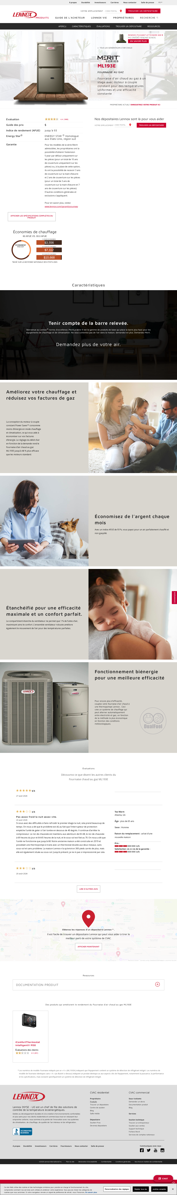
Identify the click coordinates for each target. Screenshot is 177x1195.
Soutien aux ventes (137, 1126)
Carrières (115, 2)
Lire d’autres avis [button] (88, 889)
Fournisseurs (66, 1146)
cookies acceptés (159, 1189)
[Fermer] (173, 1189)
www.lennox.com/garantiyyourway (61, 206)
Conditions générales (123, 1162)
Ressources (153, 26)
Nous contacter (129, 2)
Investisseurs (100, 2)
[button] (174, 597)
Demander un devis (137, 1101)
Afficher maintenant (88, 947)
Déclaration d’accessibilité (87, 1162)
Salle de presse (147, 2)
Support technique (136, 1129)
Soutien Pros (95, 1122)
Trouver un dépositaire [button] (151, 125)
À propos (73, 2)
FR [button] (159, 2)
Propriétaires (123, 17)
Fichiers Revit (134, 1131)
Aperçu (62, 26)
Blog (92, 1110)
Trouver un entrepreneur (139, 1123)
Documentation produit (138, 1104)
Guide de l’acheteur (70, 17)
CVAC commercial (139, 1092)
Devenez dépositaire (98, 1125)
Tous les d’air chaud (115, 48)
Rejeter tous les (140, 1189)
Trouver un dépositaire (143, 11)
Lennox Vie (99, 17)
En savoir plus (91, 1192)
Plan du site (70, 1162)
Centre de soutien (97, 1107)
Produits (42, 17)
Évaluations (103, 26)
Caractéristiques (81, 26)
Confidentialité (106, 1162)
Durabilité (85, 2)
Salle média (95, 1113)
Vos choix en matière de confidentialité (148, 1162)
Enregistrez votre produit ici (145, 105)
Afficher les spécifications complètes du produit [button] (31, 217)
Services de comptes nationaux (141, 1134)
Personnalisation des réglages (117, 1189)
